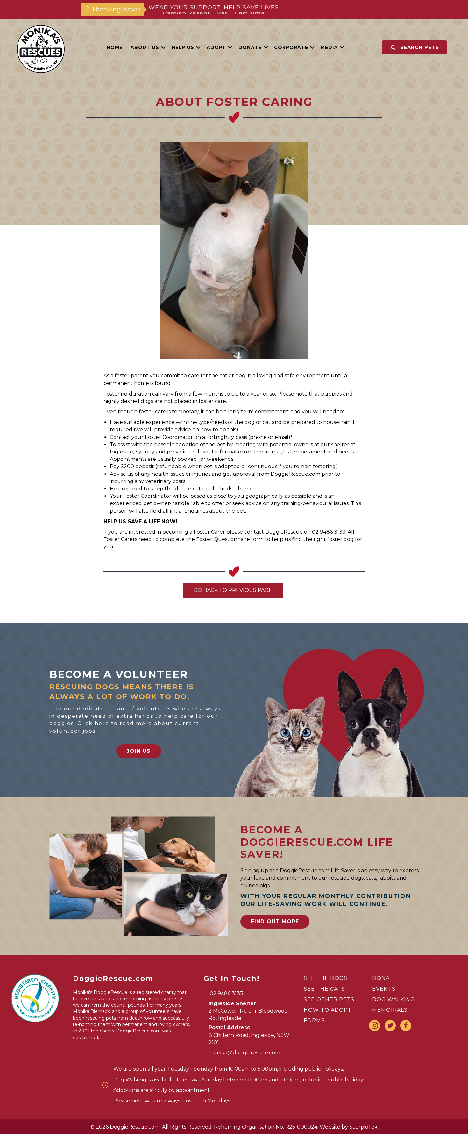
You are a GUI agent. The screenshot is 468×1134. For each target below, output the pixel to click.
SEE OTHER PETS (329, 999)
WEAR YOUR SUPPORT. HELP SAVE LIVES (213, 9)
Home (115, 47)
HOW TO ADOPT (327, 1010)
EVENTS (383, 989)
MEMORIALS (390, 1010)
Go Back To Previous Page (233, 590)
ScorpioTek (363, 1127)
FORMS (314, 1020)
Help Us (183, 47)
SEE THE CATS (324, 989)
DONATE (384, 978)
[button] (163, 47)
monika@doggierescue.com (244, 1053)
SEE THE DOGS (325, 978)
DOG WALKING (393, 999)
